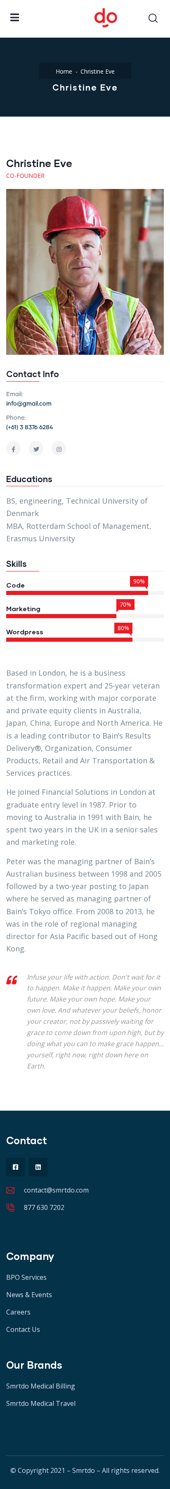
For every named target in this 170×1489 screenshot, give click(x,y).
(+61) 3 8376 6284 (29, 427)
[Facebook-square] (15, 1167)
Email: (14, 394)
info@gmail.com (29, 404)
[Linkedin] (38, 1167)
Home (64, 71)
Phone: (16, 418)
